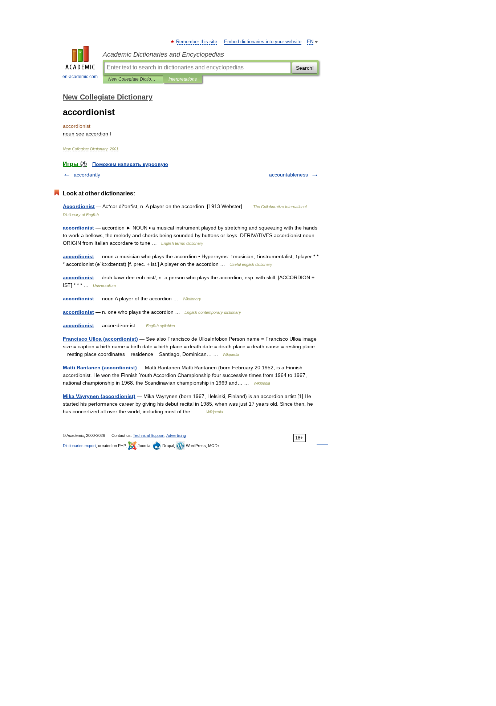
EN (310, 41)
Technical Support (148, 435)
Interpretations (182, 79)
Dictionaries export (79, 445)
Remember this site (197, 41)
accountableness (288, 175)
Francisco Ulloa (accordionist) (100, 339)
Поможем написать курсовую (130, 164)
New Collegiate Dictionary (132, 79)
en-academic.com (80, 76)
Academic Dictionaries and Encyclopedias (163, 54)
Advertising (176, 435)
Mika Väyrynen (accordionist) (99, 396)
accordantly (87, 175)
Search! (305, 68)
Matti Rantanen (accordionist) (100, 367)
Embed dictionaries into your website (262, 41)
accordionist (78, 228)
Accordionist (79, 206)
